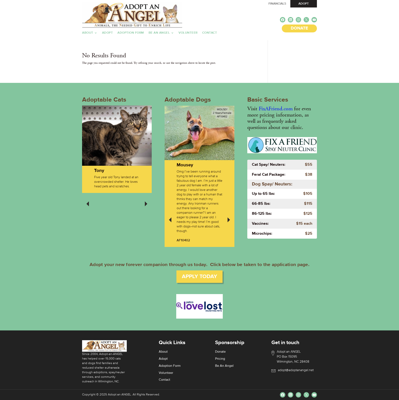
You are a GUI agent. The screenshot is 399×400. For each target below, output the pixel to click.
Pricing (220, 359)
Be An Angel (159, 32)
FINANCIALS (277, 3)
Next (146, 201)
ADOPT (303, 3)
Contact (209, 32)
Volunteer (188, 32)
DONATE (299, 28)
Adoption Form (130, 32)
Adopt (107, 32)
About (87, 32)
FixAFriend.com (276, 109)
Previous (88, 201)
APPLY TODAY (199, 276)
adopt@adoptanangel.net (296, 370)
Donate (220, 351)
